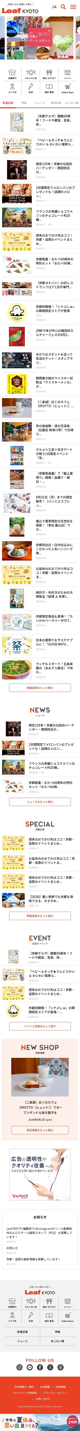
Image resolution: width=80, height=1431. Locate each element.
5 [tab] (45, 62)
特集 (24, 103)
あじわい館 (72, 103)
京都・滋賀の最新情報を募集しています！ (33, 1259)
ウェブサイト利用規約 (25, 1392)
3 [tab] (38, 62)
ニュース (40, 103)
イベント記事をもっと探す (40, 1026)
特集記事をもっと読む (40, 916)
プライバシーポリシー (55, 1392)
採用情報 (61, 1386)
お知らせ (12, 1248)
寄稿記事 (56, 103)
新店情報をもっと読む (40, 1130)
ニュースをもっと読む (40, 802)
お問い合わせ (43, 1398)
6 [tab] (49, 62)
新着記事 (8, 103)
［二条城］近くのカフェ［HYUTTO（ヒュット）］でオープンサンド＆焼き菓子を (40, 1107)
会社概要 (45, 1386)
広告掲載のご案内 (24, 1386)
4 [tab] (41, 62)
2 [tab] (34, 62)
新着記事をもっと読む (40, 688)
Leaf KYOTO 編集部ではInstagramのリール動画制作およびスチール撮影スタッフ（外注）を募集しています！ (39, 1232)
